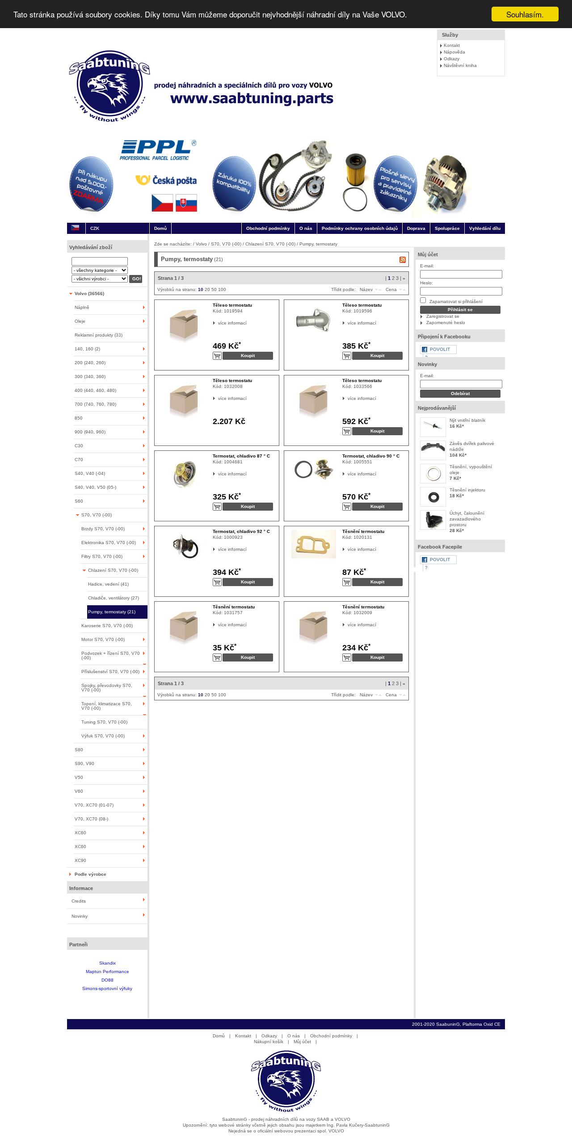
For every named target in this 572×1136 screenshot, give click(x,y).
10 (200, 289)
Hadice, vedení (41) (108, 584)
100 (222, 289)
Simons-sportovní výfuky (107, 988)
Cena (391, 289)
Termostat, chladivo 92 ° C (241, 531)
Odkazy (451, 58)
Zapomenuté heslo (445, 322)
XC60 (80, 832)
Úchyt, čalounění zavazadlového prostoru (467, 519)
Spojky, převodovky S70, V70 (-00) (106, 687)
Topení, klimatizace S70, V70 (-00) (106, 706)
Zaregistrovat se (442, 316)
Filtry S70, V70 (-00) (101, 556)
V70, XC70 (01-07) (94, 805)
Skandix (107, 963)
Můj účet (428, 254)
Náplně (82, 307)
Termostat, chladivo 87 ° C (241, 456)
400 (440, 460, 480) (95, 390)
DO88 (107, 980)
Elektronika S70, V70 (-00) (108, 542)
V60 (79, 791)
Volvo (201, 243)
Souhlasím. (525, 14)
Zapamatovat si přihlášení (455, 301)
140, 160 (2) (87, 348)
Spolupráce (447, 228)
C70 (79, 459)
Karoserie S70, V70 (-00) (107, 625)
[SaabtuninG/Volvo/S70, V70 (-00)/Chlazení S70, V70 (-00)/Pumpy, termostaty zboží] (403, 260)
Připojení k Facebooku (444, 336)
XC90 (80, 860)
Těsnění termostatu (363, 531)
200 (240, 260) (90, 362)
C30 (79, 445)
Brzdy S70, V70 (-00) (103, 528)
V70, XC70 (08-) (91, 818)
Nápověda (454, 52)
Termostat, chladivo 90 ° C (371, 456)
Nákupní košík (268, 1041)
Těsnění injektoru (467, 489)
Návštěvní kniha (460, 65)
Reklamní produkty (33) (98, 335)
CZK (94, 228)
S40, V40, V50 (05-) (95, 487)
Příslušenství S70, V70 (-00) (110, 671)
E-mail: (427, 265)
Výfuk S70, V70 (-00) (103, 735)
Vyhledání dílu (484, 228)
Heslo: (426, 282)
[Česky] (75, 228)
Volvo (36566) (89, 293)
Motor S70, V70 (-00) (103, 639)
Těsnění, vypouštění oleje (471, 469)
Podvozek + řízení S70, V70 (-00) (110, 655)
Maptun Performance (107, 971)
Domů (160, 228)
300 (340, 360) (90, 376)
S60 (79, 501)
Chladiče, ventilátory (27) (113, 597)
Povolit (440, 349)
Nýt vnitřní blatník (467, 420)
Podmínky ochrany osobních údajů (360, 228)
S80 (79, 749)
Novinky (80, 916)
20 (207, 289)
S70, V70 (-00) (96, 514)
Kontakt (452, 45)
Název (366, 289)
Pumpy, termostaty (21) (111, 611)
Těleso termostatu (232, 305)
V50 (79, 777)
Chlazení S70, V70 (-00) (113, 570)
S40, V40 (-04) (90, 473)
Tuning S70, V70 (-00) (104, 722)
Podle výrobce (90, 874)
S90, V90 (84, 763)
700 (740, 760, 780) (95, 404)
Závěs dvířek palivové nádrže (472, 446)
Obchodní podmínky (268, 228)
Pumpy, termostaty (318, 243)
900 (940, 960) (90, 431)
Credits (79, 901)
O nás (305, 228)
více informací (218, 322)
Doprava (416, 228)
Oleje (80, 321)
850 (79, 418)
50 (214, 289)
